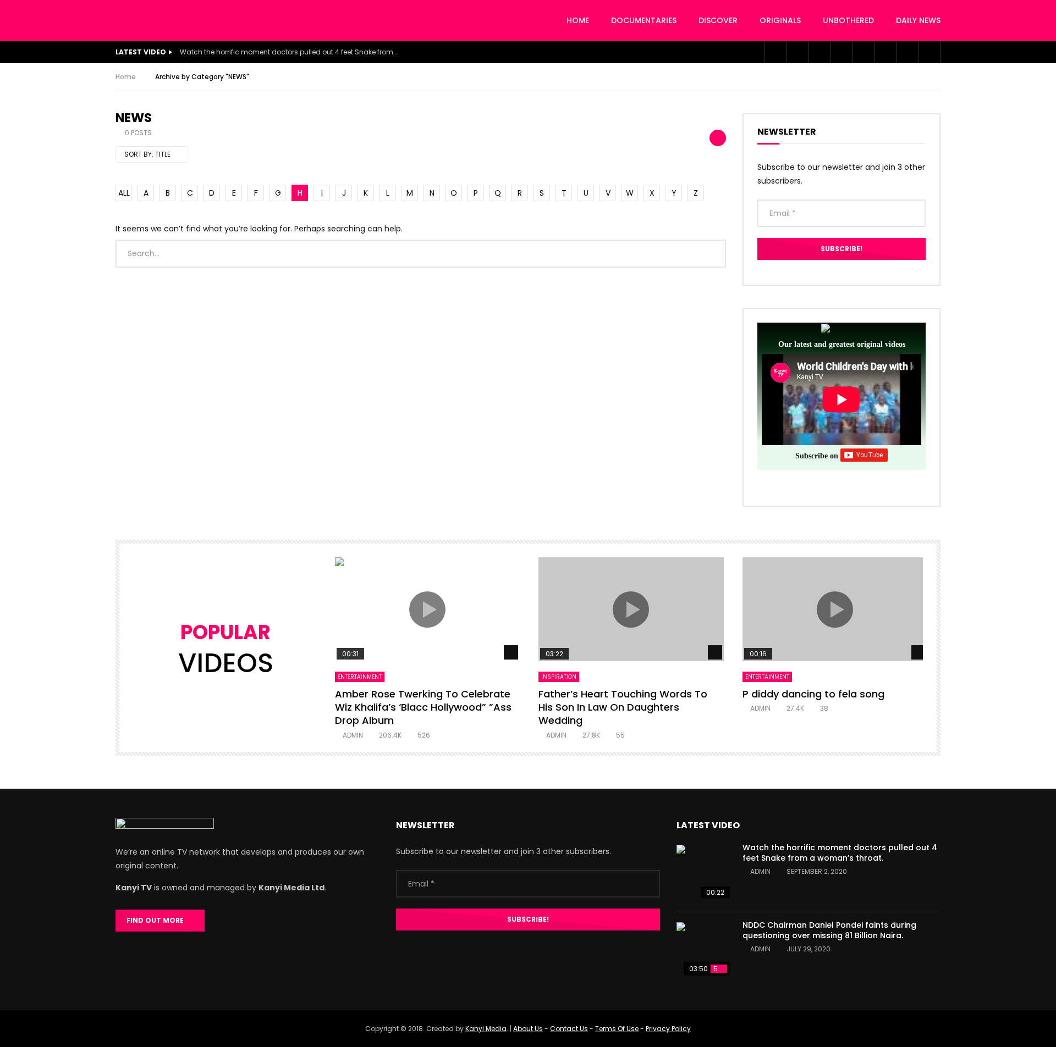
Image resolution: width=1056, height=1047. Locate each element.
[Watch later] (864, 52)
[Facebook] (776, 52)
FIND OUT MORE (158, 920)
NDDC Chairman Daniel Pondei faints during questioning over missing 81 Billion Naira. (829, 930)
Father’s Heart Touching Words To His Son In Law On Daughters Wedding (622, 707)
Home (577, 20)
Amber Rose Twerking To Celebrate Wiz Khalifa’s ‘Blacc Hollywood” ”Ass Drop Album (423, 707)
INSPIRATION (558, 677)
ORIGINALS (780, 20)
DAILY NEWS (918, 20)
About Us (528, 1028)
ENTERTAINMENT (360, 677)
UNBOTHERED (848, 20)
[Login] (908, 52)
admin (353, 735)
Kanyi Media (486, 1028)
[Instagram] (842, 52)
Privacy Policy (668, 1028)
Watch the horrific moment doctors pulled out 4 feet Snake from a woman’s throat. (290, 52)
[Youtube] (820, 52)
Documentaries (643, 20)
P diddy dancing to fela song (813, 694)
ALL (124, 192)
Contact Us (569, 1028)
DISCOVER (718, 20)
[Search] (930, 52)
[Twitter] (798, 52)
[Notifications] (886, 52)
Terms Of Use (617, 1028)
